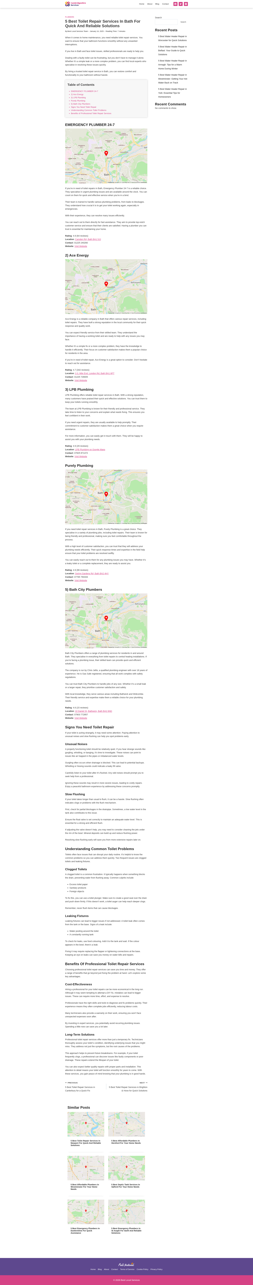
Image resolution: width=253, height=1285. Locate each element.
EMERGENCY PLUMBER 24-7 (84, 91)
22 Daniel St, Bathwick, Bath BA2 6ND (93, 711)
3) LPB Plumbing (78, 97)
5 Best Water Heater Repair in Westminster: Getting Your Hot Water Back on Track (172, 79)
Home (141, 4)
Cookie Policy (142, 1269)
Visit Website (81, 246)
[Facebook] (175, 4)
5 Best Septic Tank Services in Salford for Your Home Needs (125, 1185)
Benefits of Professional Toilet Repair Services (91, 113)
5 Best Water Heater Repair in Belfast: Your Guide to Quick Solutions (172, 50)
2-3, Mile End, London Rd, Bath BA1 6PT (94, 373)
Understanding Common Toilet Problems (88, 110)
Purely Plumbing (78, 101)
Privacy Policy (156, 1269)
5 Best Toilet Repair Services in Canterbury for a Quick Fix (80, 1087)
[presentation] (85, 1124)
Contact (165, 4)
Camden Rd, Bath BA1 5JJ (88, 239)
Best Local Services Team (77, 31)
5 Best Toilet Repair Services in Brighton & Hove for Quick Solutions (128, 1087)
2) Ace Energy (77, 94)
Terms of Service (127, 1269)
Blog (157, 4)
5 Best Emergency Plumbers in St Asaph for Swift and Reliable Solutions (126, 1230)
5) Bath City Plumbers (80, 104)
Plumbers (69, 17)
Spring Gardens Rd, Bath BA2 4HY (92, 573)
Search (158, 17)
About (149, 4)
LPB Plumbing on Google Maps (90, 449)
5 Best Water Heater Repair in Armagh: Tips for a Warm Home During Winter (172, 64)
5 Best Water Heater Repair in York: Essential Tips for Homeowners (172, 93)
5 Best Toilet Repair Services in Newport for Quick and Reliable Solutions (86, 1143)
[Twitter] (181, 4)
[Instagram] (186, 4)
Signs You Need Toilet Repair (83, 107)
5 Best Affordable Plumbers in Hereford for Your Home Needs (126, 1142)
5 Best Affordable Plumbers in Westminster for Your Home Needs (85, 1186)
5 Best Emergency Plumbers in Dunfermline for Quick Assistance (85, 1230)
